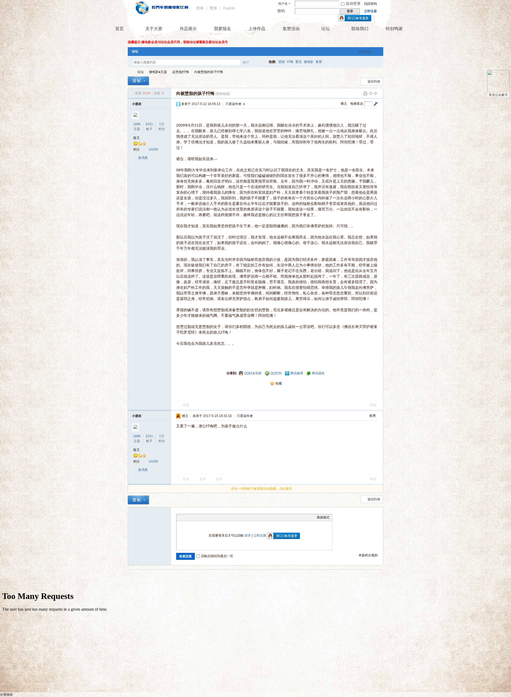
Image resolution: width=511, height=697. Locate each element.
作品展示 (188, 28)
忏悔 (290, 62)
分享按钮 (6, 694)
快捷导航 (364, 52)
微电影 (309, 62)
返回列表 (374, 81)
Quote (205, 517)
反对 (219, 479)
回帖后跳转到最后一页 (217, 556)
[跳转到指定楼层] (375, 104)
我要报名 (222, 28)
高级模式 (323, 517)
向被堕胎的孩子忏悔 (208, 72)
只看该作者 (233, 104)
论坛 (325, 28)
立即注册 (370, 11)
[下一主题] (375, 93)
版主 (136, 138)
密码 (281, 11)
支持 (203, 479)
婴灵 (298, 62)
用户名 (283, 4)
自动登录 (353, 4)
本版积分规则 (368, 555)
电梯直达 (356, 104)
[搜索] (262, 62)
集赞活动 (291, 28)
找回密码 (370, 4)
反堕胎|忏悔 (180, 72)
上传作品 (256, 28)
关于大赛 (153, 28)
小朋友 (137, 104)
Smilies (219, 517)
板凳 (372, 416)
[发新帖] (138, 80)
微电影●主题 (158, 72)
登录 (248, 535)
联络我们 (359, 28)
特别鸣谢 (394, 28)
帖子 (246, 62)
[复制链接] (223, 94)
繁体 (213, 8)
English (229, 8)
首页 (119, 28)
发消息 (143, 158)
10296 (153, 149)
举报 (373, 405)
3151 (149, 124)
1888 (137, 124)
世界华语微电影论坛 (130, 72)
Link (199, 517)
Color (185, 517)
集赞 (319, 62)
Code (212, 517)
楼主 (344, 104)
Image (192, 517)
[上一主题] (370, 93)
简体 (200, 8)
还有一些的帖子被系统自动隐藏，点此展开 (261, 489)
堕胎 (281, 62)
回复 (186, 405)
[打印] (365, 93)
